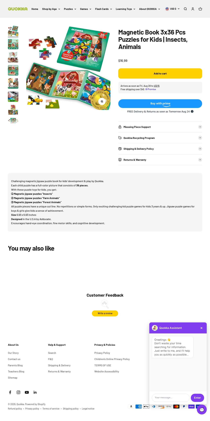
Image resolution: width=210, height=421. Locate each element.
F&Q (50, 359)
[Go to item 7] (13, 110)
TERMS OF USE (102, 365)
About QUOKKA (148, 8)
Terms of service (51, 408)
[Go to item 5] (13, 84)
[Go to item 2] (13, 44)
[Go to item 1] (13, 31)
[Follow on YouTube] (27, 392)
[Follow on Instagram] (18, 392)
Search (52, 352)
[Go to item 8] (13, 123)
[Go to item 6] (13, 97)
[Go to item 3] (13, 57)
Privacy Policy (102, 352)
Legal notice (88, 408)
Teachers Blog (16, 371)
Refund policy (15, 408)
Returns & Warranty (59, 371)
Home (35, 8)
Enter (197, 397)
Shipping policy (71, 408)
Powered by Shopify (35, 404)
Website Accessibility (106, 371)
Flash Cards (102, 8)
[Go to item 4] (13, 71)
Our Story (13, 352)
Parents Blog (15, 365)
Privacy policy (32, 408)
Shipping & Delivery (59, 365)
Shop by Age (49, 8)
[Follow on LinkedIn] (35, 392)
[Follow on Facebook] (10, 392)
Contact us (14, 359)
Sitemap (12, 377)
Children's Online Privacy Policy (112, 359)
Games (84, 8)
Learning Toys (124, 8)
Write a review (105, 313)
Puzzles (68, 8)
